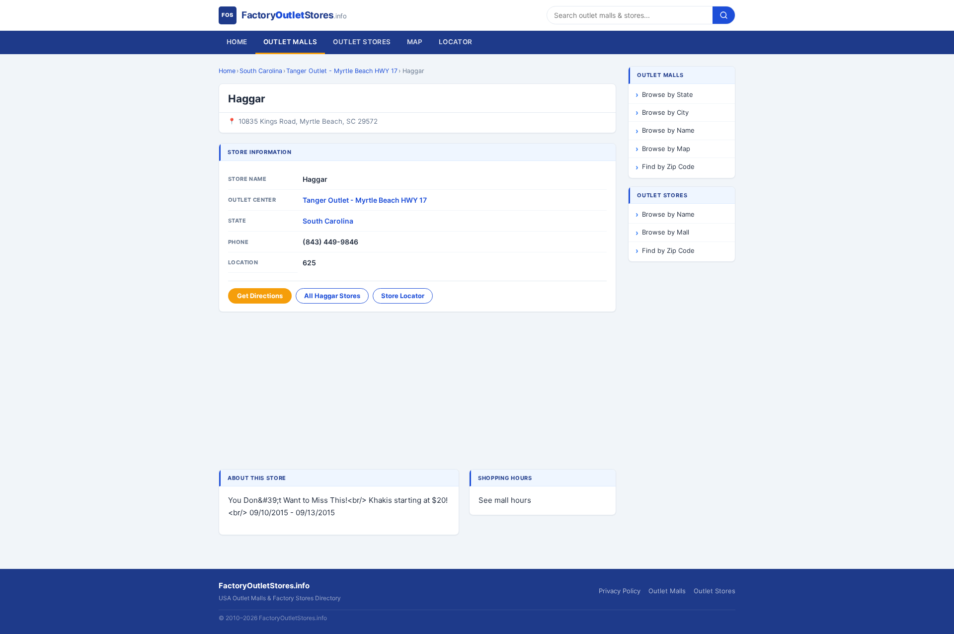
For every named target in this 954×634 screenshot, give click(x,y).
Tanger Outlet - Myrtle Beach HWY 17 (342, 71)
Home (237, 42)
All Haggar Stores (332, 296)
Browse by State (667, 94)
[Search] (724, 15)
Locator (456, 42)
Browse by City (665, 112)
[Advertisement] (417, 391)
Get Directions (260, 296)
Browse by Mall (665, 232)
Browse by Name (668, 130)
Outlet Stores (362, 42)
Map (415, 42)
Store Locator (402, 296)
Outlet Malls (290, 42)
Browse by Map (666, 149)
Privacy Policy (619, 591)
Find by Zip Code (668, 166)
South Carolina (260, 71)
